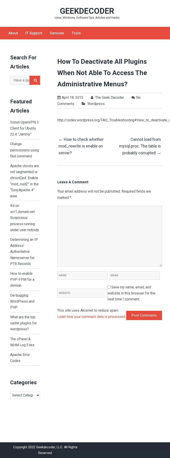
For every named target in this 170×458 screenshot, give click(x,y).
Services (57, 33)
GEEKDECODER (87, 11)
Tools (76, 33)
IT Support (33, 33)
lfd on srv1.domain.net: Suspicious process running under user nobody (24, 218)
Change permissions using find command (24, 150)
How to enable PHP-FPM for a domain (22, 279)
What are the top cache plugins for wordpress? (23, 323)
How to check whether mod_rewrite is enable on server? (81, 145)
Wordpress (96, 104)
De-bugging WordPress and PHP (22, 301)
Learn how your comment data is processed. (91, 317)
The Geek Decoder (109, 97)
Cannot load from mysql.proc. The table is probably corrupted (140, 146)
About (13, 33)
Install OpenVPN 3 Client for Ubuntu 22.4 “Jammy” (24, 128)
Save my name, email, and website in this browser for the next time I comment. (131, 293)
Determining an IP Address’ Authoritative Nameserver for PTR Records (24, 252)
